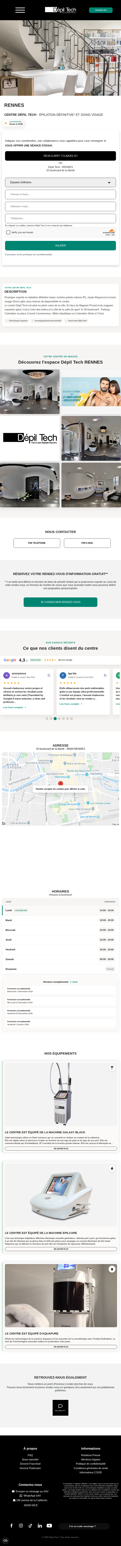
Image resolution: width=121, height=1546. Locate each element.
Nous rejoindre (30, 1459)
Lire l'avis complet (13, 704)
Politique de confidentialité (91, 1463)
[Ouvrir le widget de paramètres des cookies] (5, 1540)
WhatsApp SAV (31, 1495)
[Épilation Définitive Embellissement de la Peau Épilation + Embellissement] (60, 181)
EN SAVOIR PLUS (61, 1149)
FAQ (30, 1455)
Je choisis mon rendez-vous (61, 602)
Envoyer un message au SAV (31, 1491)
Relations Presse (90, 1455)
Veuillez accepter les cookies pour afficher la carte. (60, 789)
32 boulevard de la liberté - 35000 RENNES (60, 748)
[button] (47, 718)
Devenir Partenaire (30, 1468)
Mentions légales (90, 1459)
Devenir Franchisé (30, 1463)
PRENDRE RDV (101, 10)
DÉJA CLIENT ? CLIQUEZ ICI (60, 155)
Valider (60, 245)
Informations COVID (91, 1472)
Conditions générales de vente (91, 1468)
